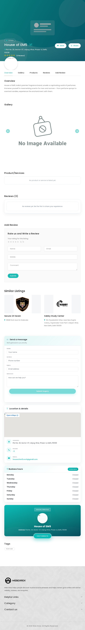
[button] (10, 131)
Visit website (42, 536)
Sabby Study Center (54, 315)
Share (75, 45)
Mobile (9, 357)
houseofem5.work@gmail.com (25, 459)
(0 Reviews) (20, 56)
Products (34, 72)
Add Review (60, 72)
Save (61, 45)
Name (9, 348)
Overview (8, 72)
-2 (14, 451)
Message (10, 374)
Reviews (46, 72)
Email (9, 365)
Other (11, 40)
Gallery (21, 72)
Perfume (9, 549)
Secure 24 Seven (12, 315)
